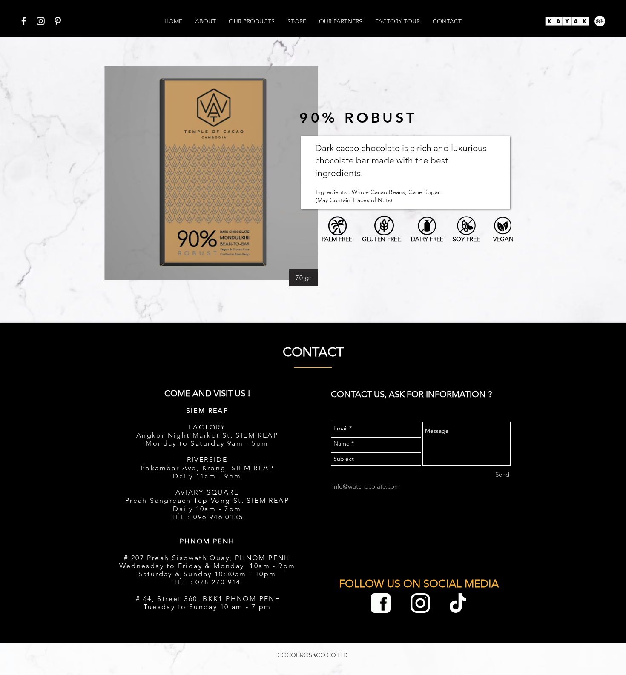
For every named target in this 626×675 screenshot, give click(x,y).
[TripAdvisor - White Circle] (599, 21)
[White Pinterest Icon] (57, 21)
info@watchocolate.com (366, 486)
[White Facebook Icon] (23, 21)
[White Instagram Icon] (40, 21)
